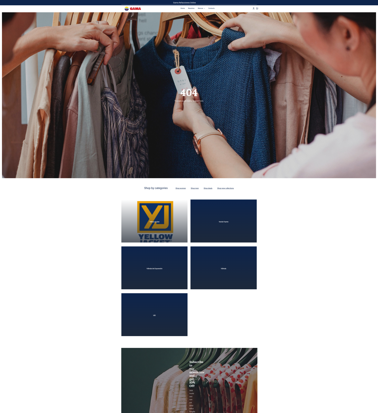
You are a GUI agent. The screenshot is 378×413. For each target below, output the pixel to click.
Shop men (195, 188)
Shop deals (208, 188)
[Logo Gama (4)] (133, 6)
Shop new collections (225, 188)
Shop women (181, 188)
